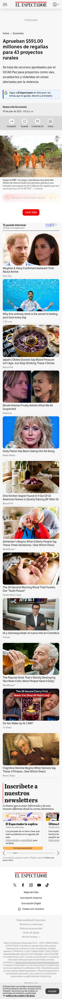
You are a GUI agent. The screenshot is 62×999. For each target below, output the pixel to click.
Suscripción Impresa (31, 897)
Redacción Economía (15, 107)
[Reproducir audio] (8, 218)
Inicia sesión (12, 840)
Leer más (31, 212)
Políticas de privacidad (31, 928)
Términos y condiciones (31, 924)
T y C (33, 857)
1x (55, 222)
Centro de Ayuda (31, 933)
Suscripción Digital (31, 903)
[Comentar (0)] (37, 122)
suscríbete (26, 840)
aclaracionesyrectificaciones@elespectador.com (37, 962)
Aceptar (52, 991)
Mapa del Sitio (31, 892)
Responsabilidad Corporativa (31, 920)
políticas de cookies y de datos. (20, 995)
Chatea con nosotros (33, 909)
